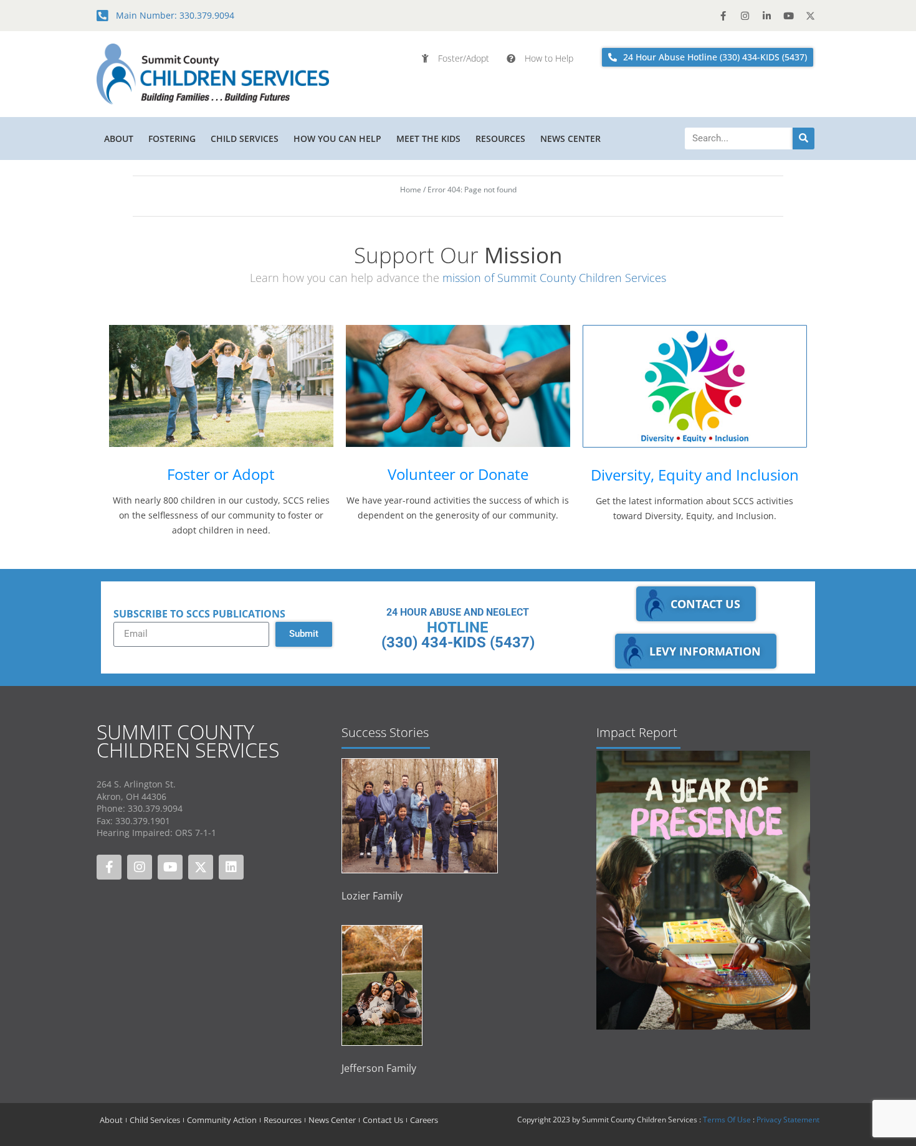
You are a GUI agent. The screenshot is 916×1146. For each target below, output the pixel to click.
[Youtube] (788, 15)
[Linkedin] (231, 867)
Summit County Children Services (188, 740)
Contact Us (383, 1119)
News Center (570, 138)
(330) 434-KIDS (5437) (458, 642)
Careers (424, 1119)
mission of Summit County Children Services (554, 277)
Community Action (222, 1119)
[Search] (803, 138)
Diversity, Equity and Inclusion (695, 474)
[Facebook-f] (722, 15)
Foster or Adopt (221, 474)
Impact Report (636, 732)
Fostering (172, 138)
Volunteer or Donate (458, 474)
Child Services (245, 138)
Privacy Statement (787, 1119)
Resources (500, 138)
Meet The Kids (428, 138)
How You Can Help (337, 138)
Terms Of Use (727, 1119)
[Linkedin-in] (766, 15)
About (118, 138)
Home (410, 189)
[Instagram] (744, 15)
